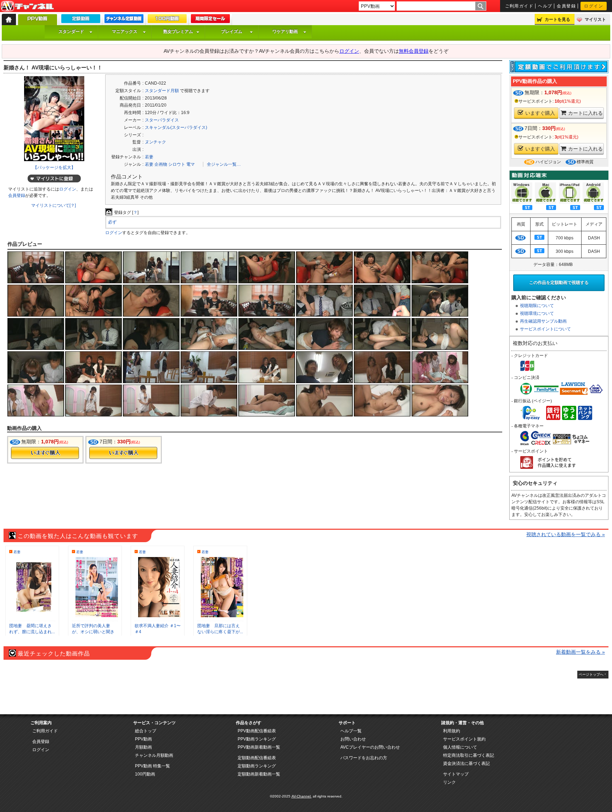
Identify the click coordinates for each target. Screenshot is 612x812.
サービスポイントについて (545, 328)
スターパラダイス (162, 120)
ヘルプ (545, 6)
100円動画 (145, 774)
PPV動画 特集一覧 (152, 765)
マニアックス (124, 31)
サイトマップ (456, 774)
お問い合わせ (353, 739)
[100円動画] (167, 20)
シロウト (176, 164)
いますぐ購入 (540, 113)
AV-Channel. (301, 796)
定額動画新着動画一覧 (259, 774)
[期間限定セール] (210, 20)
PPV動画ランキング (257, 739)
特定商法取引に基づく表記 (468, 755)
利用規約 (451, 730)
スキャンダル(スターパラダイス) (176, 127)
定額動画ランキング (257, 765)
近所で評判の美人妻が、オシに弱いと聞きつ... (93, 631)
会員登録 (566, 6)
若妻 (149, 156)
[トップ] (9, 19)
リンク (449, 782)
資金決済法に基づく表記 (466, 763)
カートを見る (557, 19)
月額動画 (143, 747)
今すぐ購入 (45, 453)
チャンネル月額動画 (154, 755)
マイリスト (595, 19)
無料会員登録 (414, 51)
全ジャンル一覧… (224, 164)
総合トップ (145, 730)
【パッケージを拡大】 (54, 167)
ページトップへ (591, 674)
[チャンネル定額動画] (124, 20)
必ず (112, 222)
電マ (190, 164)
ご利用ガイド (519, 6)
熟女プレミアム (178, 31)
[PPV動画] (37, 21)
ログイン (593, 6)
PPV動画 (143, 739)
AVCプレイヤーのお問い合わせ (370, 747)
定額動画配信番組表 (257, 757)
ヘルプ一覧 (351, 730)
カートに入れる (585, 113)
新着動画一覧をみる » (580, 652)
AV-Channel (27, 6)
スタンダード (71, 31)
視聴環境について (537, 313)
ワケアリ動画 (285, 31)
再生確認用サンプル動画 (543, 321)
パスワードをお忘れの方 (363, 757)
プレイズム (231, 31)
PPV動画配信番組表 (257, 730)
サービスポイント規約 (464, 739)
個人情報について (460, 747)
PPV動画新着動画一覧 (259, 747)
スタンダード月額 (162, 90)
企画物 (160, 164)
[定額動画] (80, 20)
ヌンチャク (155, 142)
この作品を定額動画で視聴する (559, 282)
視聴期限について (537, 305)
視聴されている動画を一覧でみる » (565, 534)
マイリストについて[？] (53, 205)
